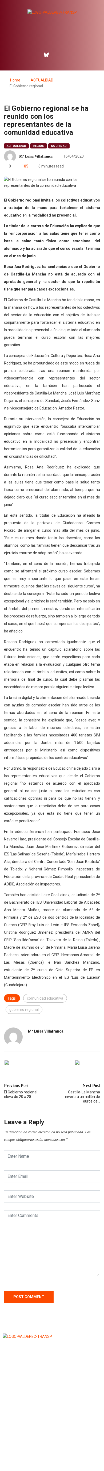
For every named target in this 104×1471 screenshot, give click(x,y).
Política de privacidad (52, 1453)
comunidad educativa (45, 998)
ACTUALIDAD (42, 80)
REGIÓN (38, 146)
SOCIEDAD (59, 146)
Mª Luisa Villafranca (36, 156)
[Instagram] (58, 55)
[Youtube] (69, 55)
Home (15, 80)
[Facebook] (35, 55)
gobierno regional (24, 1009)
